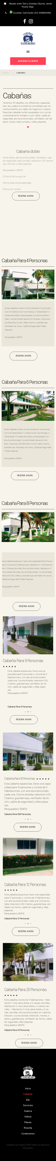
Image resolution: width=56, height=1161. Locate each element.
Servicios (28, 1105)
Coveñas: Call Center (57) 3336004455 (32, 13)
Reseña (28, 1128)
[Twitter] (31, 21)
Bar (28, 1099)
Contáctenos (28, 1133)
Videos (28, 1116)
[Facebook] (24, 21)
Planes (28, 1122)
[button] (24, 127)
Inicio (5, 73)
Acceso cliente (28, 61)
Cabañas (28, 1094)
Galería (28, 1111)
